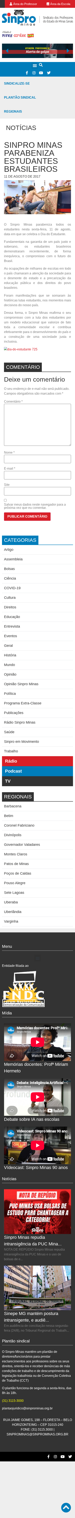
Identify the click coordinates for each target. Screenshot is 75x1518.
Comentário (13, 401)
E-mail (9, 468)
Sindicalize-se (17, 83)
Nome (9, 452)
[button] (34, 65)
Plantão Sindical (20, 97)
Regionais (13, 111)
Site (7, 484)
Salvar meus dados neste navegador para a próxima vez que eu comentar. (35, 506)
